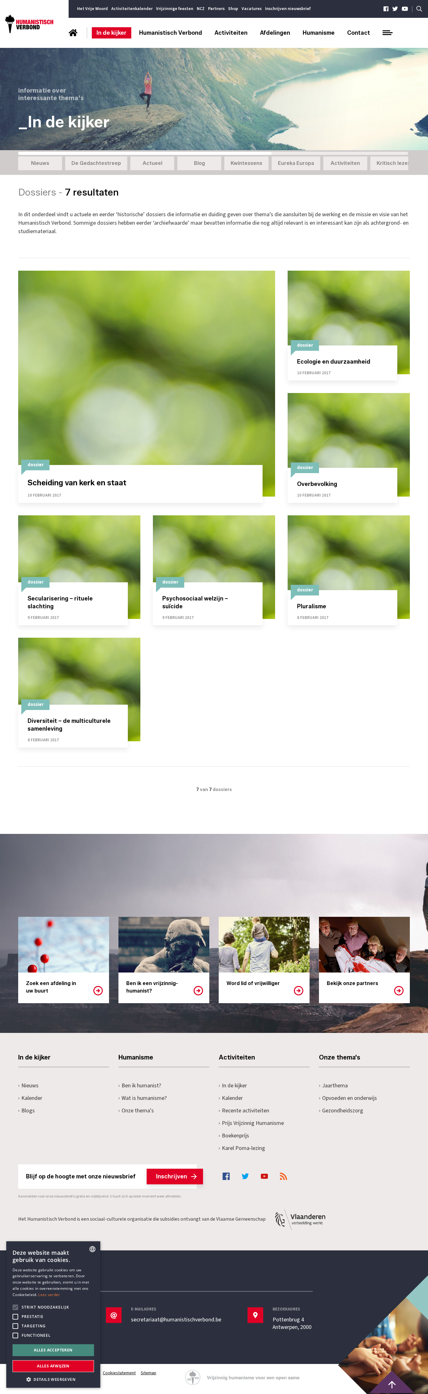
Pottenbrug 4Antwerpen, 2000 (292, 1323)
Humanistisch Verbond (170, 32)
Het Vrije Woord (92, 9)
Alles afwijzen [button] (53, 1366)
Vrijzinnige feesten (174, 9)
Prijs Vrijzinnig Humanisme (253, 1123)
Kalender (31, 1098)
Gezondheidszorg (342, 1111)
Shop (233, 9)
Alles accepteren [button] (53, 1350)
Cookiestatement (119, 1373)
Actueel (152, 163)
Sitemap (148, 1373)
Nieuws (40, 163)
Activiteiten (231, 32)
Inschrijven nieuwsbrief (288, 9)
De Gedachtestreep (96, 163)
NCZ (201, 9)
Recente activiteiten (245, 1111)
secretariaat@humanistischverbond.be (176, 1320)
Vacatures (252, 9)
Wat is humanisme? (144, 1098)
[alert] (53, 1314)
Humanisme (319, 32)
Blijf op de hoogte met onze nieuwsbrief (106, 1176)
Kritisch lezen (394, 163)
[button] (53, 1378)
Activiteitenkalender (132, 9)
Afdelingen (275, 32)
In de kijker (112, 32)
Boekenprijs (235, 1136)
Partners (216, 9)
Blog (199, 163)
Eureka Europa (296, 163)
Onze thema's (138, 1111)
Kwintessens (246, 163)
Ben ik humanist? (141, 1086)
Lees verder (49, 1294)
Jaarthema (335, 1086)
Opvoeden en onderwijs (349, 1098)
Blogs (28, 1111)
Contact (358, 32)
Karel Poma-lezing (243, 1148)
